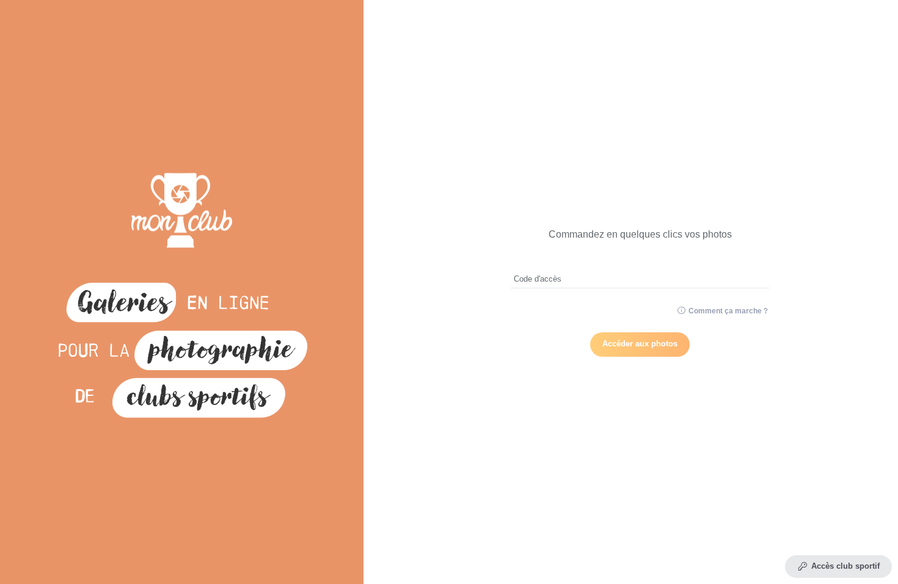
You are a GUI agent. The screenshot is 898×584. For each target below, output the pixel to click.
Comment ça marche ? (727, 311)
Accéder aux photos (639, 344)
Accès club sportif (845, 566)
